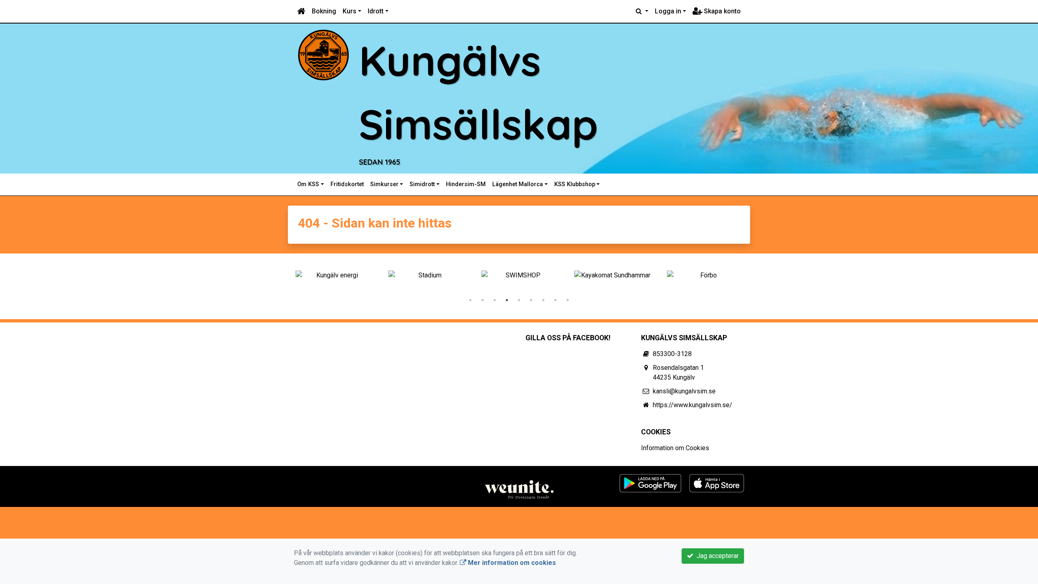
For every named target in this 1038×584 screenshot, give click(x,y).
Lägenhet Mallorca (517, 184)
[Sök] (642, 11)
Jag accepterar (716, 556)
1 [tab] (470, 300)
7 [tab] (543, 300)
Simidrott (422, 184)
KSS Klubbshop (574, 184)
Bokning (324, 11)
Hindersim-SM (466, 184)
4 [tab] (507, 300)
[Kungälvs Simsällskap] (323, 54)
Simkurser (384, 184)
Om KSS (308, 184)
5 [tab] (519, 300)
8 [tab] (555, 300)
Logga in (668, 11)
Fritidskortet (347, 184)
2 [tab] (482, 300)
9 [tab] (568, 300)
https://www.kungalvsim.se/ (692, 405)
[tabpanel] (334, 275)
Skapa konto (721, 11)
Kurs (349, 11)
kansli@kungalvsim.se (684, 391)
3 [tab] (495, 300)
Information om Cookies (675, 448)
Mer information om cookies (511, 563)
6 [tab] (531, 300)
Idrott (376, 11)
